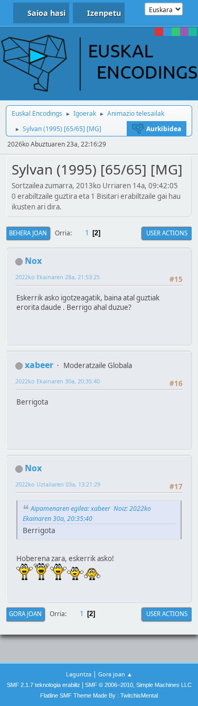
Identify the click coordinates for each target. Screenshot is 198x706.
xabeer (39, 365)
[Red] (159, 31)
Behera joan (28, 233)
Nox (33, 261)
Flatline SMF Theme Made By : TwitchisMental (99, 695)
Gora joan (25, 614)
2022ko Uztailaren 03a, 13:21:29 (57, 484)
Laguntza (78, 674)
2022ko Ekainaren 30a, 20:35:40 (57, 381)
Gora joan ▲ (115, 674)
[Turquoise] (192, 31)
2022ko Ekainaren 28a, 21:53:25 (57, 277)
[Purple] (184, 31)
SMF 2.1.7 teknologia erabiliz (43, 685)
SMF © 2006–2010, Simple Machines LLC (138, 685)
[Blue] (167, 31)
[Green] (176, 31)
